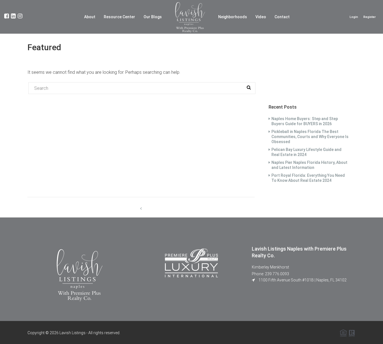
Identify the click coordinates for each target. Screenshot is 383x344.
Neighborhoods (232, 17)
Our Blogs (153, 17)
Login (354, 17)
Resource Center (119, 17)
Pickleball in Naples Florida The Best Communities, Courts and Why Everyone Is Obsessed (310, 136)
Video (260, 17)
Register (369, 17)
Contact (282, 17)
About (89, 17)
